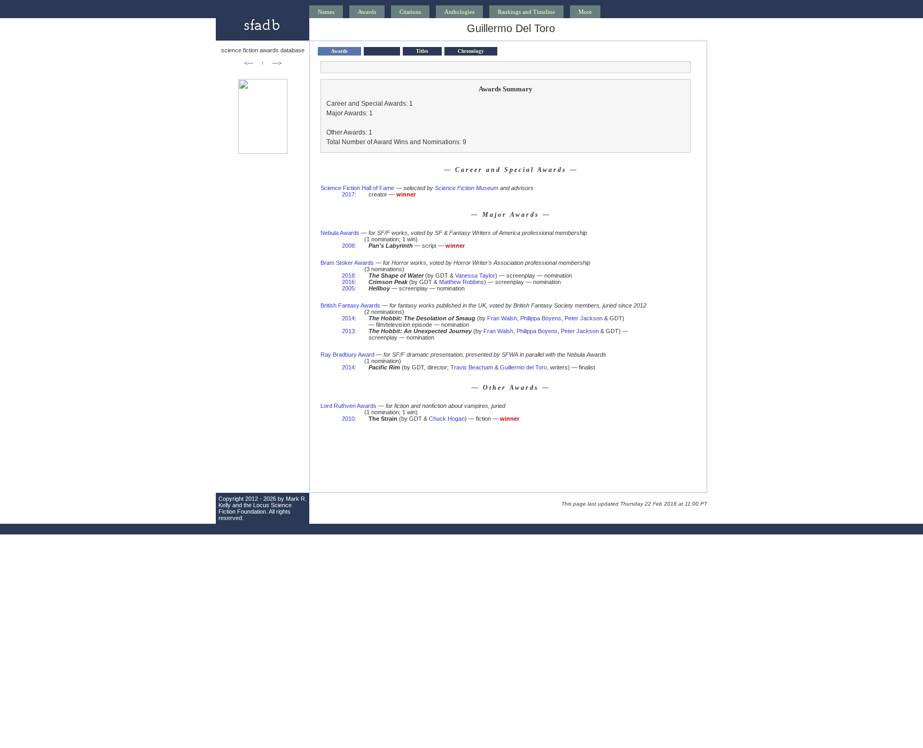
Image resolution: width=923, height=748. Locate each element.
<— (248, 63)
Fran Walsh (502, 318)
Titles (422, 51)
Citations (410, 12)
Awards (367, 12)
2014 (348, 318)
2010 (348, 418)
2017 (348, 194)
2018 (348, 275)
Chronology (471, 51)
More (585, 12)
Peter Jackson (584, 318)
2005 (348, 288)
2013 (348, 331)
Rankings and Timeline (526, 12)
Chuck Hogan (447, 418)
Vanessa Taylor (475, 275)
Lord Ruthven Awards (348, 406)
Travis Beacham (471, 367)
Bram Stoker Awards (347, 262)
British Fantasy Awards (350, 305)
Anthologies (459, 12)
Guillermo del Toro (523, 367)
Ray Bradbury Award (347, 354)
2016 (348, 282)
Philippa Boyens (540, 318)
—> (276, 63)
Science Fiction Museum (466, 188)
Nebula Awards (339, 233)
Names (326, 12)
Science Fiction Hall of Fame (357, 188)
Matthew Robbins (461, 282)
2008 (348, 245)
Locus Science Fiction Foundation (255, 508)
